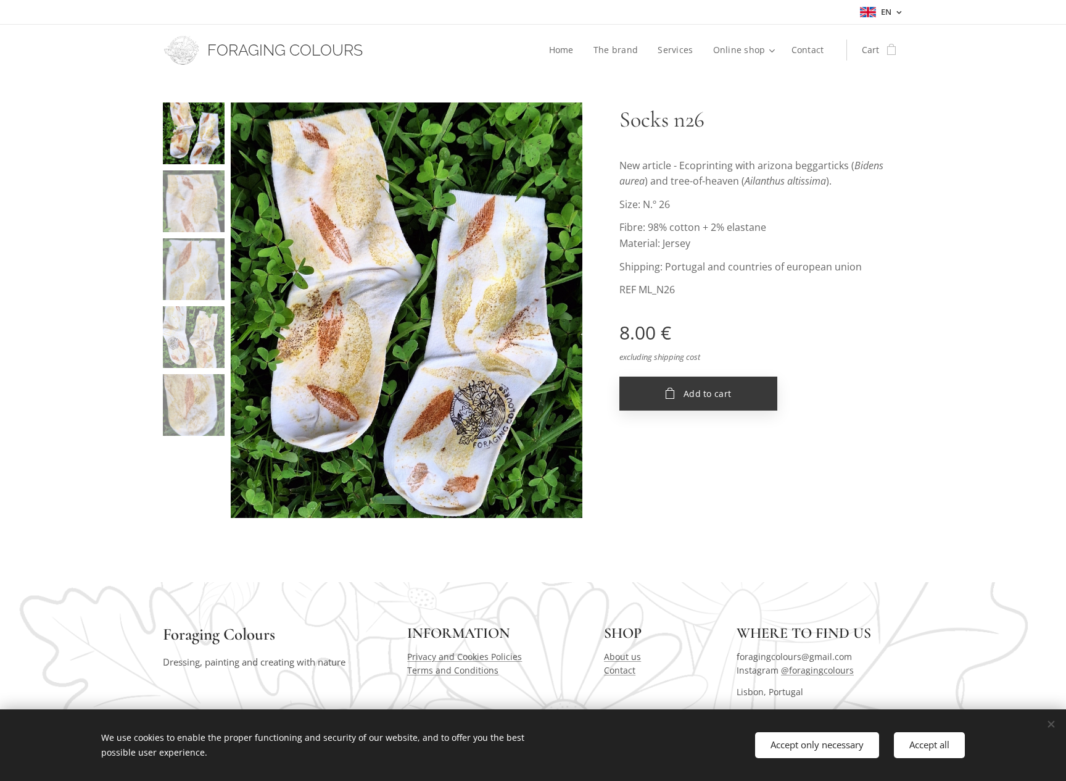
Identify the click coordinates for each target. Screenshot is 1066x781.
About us (622, 656)
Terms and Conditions (452, 670)
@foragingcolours (817, 670)
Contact (619, 670)
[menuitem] (565, 50)
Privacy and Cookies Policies (464, 656)
